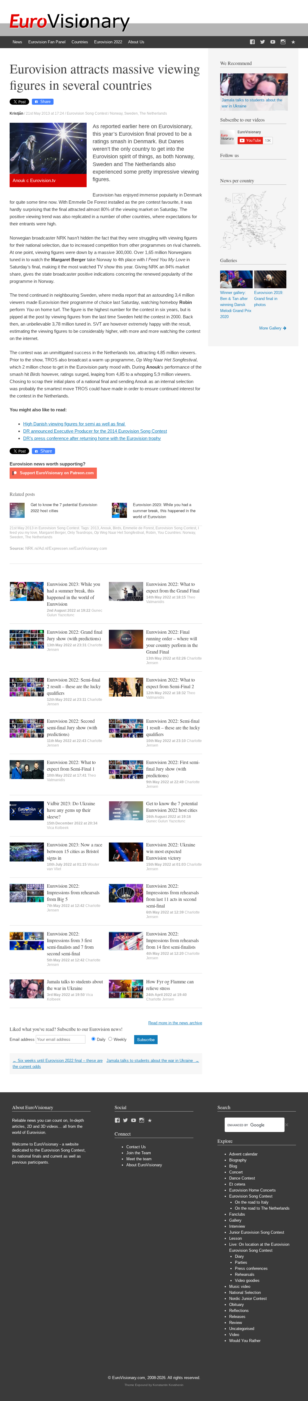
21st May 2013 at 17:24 (45, 113)
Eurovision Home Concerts (252, 1190)
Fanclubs (237, 1214)
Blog (233, 1166)
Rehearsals (244, 1274)
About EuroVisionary (144, 1165)
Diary (239, 1256)
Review (235, 1322)
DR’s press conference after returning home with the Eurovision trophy (92, 438)
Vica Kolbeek (58, 828)
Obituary (236, 1304)
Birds (117, 528)
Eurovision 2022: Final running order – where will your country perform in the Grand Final (172, 642)
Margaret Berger (52, 532)
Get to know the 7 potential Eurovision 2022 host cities (172, 806)
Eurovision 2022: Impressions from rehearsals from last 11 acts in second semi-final (172, 896)
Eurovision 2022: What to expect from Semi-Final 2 (170, 682)
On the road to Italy (252, 1202)
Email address (22, 1039)
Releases (237, 1316)
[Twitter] (262, 42)
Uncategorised (241, 1328)
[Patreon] (293, 42)
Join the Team (138, 1153)
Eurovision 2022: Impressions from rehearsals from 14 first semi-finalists (172, 940)
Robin (151, 532)
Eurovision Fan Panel (47, 42)
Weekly (120, 1039)
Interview (237, 1226)
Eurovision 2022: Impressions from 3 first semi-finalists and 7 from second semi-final (70, 943)
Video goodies (247, 1280)
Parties (241, 1262)
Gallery (235, 1220)
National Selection (245, 1292)
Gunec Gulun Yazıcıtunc (165, 821)
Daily (101, 1039)
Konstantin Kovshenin (168, 1385)
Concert (236, 1172)
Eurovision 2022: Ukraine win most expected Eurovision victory (170, 851)
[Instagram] (283, 42)
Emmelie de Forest (138, 528)
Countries (80, 42)
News (17, 42)
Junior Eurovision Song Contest (256, 1232)
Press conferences (251, 1268)
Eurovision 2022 (108, 42)
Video (234, 1334)
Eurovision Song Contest (87, 113)
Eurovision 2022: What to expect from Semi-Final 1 (71, 765)
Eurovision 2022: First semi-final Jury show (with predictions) (173, 768)
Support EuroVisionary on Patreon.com (56, 473)
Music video (239, 1286)
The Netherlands (153, 113)
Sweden (131, 113)
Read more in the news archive (175, 1023)
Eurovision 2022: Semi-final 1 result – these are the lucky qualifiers (173, 727)
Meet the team (139, 1159)
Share (45, 101)
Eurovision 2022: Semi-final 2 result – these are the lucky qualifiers (74, 686)
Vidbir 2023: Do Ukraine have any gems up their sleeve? (71, 810)
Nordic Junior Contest (248, 1298)
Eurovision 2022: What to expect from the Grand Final (172, 587)
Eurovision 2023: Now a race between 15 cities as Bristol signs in (74, 851)
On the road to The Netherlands (262, 1208)
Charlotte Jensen (160, 999)
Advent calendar (243, 1154)
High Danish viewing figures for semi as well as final (74, 423)
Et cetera (237, 1184)
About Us (136, 42)
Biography (238, 1160)
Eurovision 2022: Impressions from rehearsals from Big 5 (73, 892)
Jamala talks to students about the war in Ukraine (75, 984)
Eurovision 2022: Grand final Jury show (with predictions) (74, 635)
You (161, 532)
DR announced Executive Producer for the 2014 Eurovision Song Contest (95, 431)
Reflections (239, 1310)
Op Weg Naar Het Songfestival (119, 532)
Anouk (105, 528)
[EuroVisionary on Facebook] (252, 42)
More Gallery (270, 328)
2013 (95, 528)
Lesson (235, 1238)
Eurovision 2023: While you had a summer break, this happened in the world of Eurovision (164, 510)
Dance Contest (242, 1178)
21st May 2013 (22, 528)
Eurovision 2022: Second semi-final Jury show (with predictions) (72, 727)
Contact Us (136, 1147)
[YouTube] (273, 42)
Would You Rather (244, 1340)
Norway (116, 113)
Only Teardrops (79, 532)
